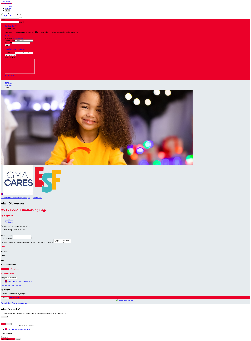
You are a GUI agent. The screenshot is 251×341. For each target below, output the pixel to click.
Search (21, 17)
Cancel (9, 324)
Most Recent (9, 220)
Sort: (2, 277)
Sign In (18, 55)
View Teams (8, 8)
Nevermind (5, 317)
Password (8, 43)
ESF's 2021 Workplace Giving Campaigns (15, 198)
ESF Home (8, 7)
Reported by (4, 337)
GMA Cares (37, 198)
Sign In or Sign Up (11, 26)
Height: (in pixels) (7, 238)
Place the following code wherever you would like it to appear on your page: (27, 242)
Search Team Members (26, 326)
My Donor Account (18, 38)
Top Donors (9, 222)
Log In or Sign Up (6, 3)
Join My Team (14, 269)
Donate (7, 10)
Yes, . (3, 324)
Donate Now (5, 269)
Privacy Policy (6, 303)
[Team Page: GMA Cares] (18, 194)
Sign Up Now (9, 36)
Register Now (14, 297)
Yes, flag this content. (8, 339)
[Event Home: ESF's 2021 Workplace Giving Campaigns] (48, 194)
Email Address (10, 40)
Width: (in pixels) (6, 236)
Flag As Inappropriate (19, 303)
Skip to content (5, 1)
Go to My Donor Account (8, 15)
